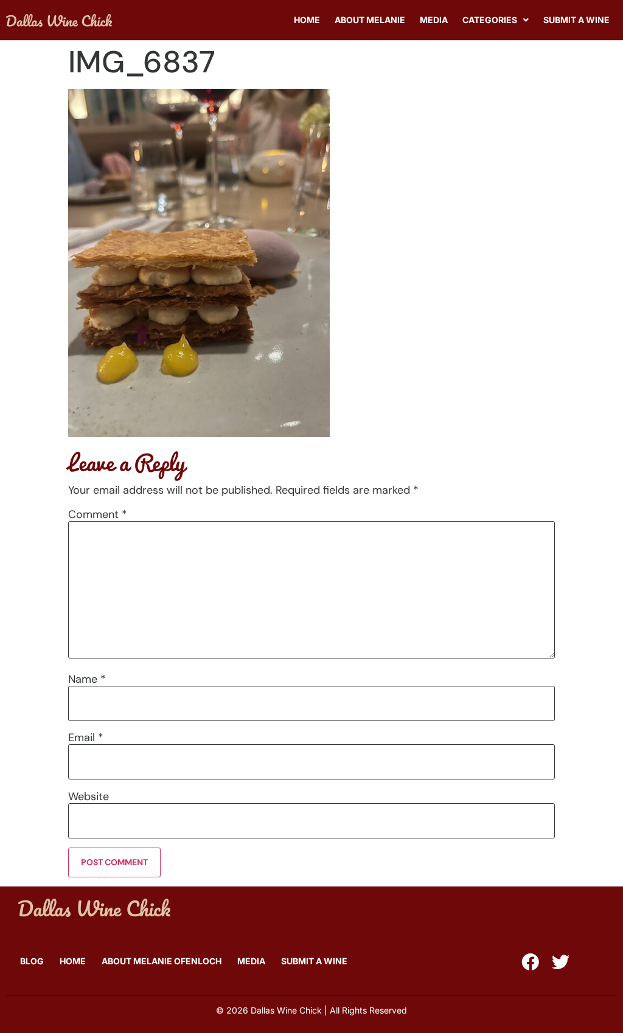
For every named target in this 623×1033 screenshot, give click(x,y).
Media (434, 20)
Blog (32, 961)
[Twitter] (560, 962)
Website (88, 796)
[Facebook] (530, 962)
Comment (97, 514)
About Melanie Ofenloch (161, 961)
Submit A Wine (576, 20)
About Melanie (370, 20)
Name (87, 679)
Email (85, 737)
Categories (489, 20)
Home (307, 20)
